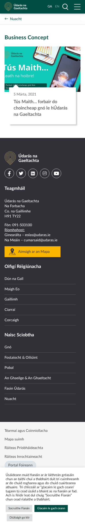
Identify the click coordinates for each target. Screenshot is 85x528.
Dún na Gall (14, 279)
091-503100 (22, 225)
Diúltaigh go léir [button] (20, 517)
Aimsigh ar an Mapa (34, 252)
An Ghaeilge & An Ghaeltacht (28, 378)
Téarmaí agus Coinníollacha (26, 431)
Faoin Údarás (15, 388)
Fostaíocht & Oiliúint (21, 357)
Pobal (9, 368)
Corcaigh (12, 320)
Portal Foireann (20, 465)
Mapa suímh (14, 439)
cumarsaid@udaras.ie (40, 240)
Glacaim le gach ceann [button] (51, 508)
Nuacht (16, 19)
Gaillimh (11, 299)
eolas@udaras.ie (37, 235)
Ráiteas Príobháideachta (24, 448)
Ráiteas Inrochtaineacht (23, 456)
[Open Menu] (77, 6)
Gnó (8, 347)
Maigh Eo (12, 289)
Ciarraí (10, 310)
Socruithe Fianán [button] (18, 508)
